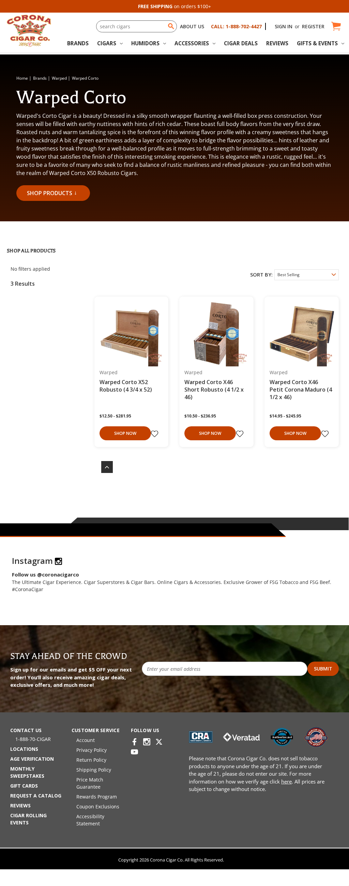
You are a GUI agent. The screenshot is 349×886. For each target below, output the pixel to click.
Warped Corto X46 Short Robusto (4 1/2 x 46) (214, 389)
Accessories (191, 43)
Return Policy (91, 760)
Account (85, 740)
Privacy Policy (91, 750)
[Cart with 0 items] (335, 26)
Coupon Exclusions (97, 806)
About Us (192, 26)
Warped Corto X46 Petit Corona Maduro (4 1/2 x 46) (301, 389)
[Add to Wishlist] (155, 434)
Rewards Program (96, 796)
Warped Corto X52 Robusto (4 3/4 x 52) (126, 385)
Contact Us (26, 730)
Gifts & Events (317, 43)
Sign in (283, 26)
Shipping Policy (93, 769)
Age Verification (32, 759)
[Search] (171, 26)
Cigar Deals (241, 43)
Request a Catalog (35, 795)
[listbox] (306, 275)
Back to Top (103, 467)
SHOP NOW (125, 433)
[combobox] (136, 26)
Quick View (129, 334)
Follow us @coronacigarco (45, 574)
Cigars (106, 43)
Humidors (145, 43)
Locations (24, 749)
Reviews (277, 43)
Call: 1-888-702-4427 (236, 26)
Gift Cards (24, 785)
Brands (78, 43)
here (286, 781)
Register (313, 26)
